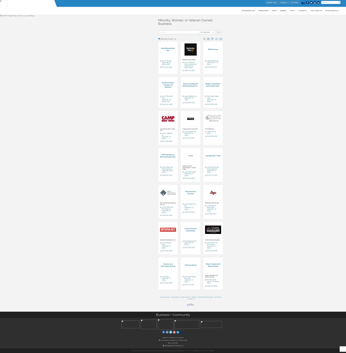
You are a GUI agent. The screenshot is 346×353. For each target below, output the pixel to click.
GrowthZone (187, 350)
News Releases (175, 297)
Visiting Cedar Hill (331, 10)
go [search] (219, 32)
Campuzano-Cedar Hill (190, 129)
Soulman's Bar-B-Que (212, 203)
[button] (159, 39)
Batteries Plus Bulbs (189, 59)
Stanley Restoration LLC (168, 240)
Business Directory (248, 10)
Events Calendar (185, 297)
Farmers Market (263, 10)
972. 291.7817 (173, 343)
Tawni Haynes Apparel (212, 240)
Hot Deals (194, 297)
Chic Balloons (209, 129)
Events (274, 10)
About (292, 10)
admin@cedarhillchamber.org (173, 345)
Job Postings (217, 297)
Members (283, 10)
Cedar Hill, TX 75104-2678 (173, 340)
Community (302, 10)
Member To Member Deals (205, 297)
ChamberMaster (204, 350)
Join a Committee (316, 10)
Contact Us (191, 299)
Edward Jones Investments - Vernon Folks (189, 167)
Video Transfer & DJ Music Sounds (211, 276)
